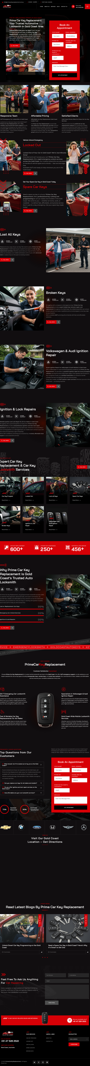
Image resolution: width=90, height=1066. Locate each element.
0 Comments (7, 952)
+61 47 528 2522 (79, 7)
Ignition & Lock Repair (30, 524)
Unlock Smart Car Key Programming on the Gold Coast (21, 946)
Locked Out (29, 496)
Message (55, 62)
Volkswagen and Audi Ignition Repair (54, 523)
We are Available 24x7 (80, 1019)
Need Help (78, 5)
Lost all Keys (53, 496)
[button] (42, 957)
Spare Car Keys (77, 496)
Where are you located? (71, 41)
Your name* (56, 32)
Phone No (55, 40)
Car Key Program (7, 496)
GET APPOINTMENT (63, 75)
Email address (70, 32)
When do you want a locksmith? (56, 52)
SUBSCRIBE (74, 1044)
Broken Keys (6, 525)
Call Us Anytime (5, 1039)
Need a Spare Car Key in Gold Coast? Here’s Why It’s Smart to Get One (67, 946)
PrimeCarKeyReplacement (13, 1061)
